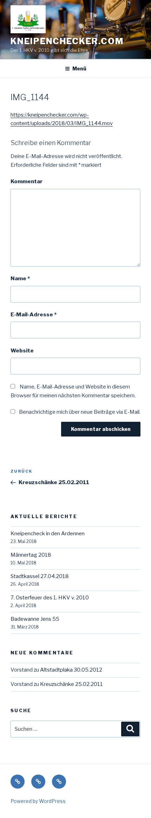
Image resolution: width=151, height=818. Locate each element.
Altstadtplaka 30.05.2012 (71, 670)
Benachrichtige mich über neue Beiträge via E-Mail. (79, 412)
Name (20, 278)
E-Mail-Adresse (34, 314)
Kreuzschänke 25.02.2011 (71, 684)
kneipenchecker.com (67, 41)
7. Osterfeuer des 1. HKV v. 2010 (50, 597)
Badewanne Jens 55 (35, 619)
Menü (79, 68)
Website (22, 351)
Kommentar (26, 181)
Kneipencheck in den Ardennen (48, 533)
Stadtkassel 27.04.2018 (40, 576)
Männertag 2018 (31, 555)
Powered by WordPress (38, 801)
